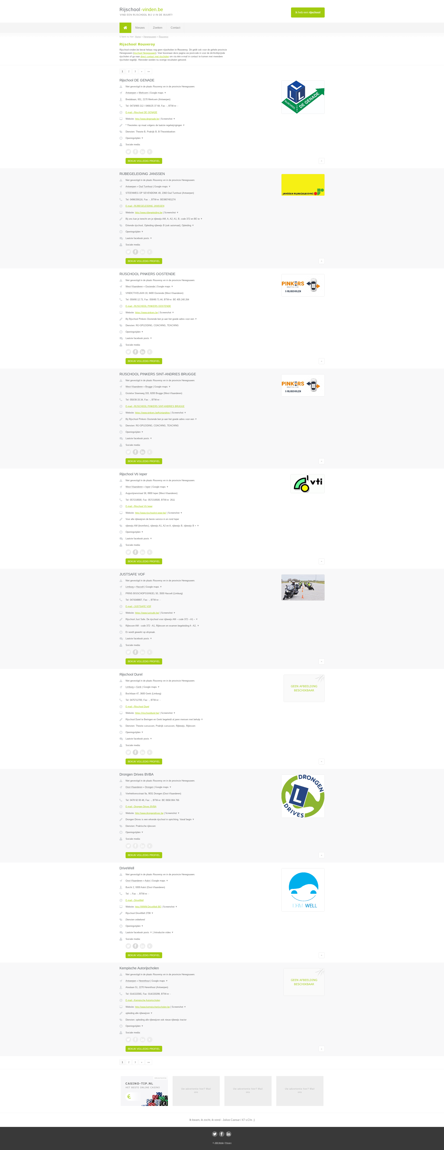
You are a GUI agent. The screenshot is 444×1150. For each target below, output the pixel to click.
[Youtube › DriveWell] (149, 946)
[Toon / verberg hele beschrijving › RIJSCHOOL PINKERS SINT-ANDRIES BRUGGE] (179, 419)
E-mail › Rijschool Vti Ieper (139, 506)
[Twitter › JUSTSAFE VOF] (128, 652)
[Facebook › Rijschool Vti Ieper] (135, 552)
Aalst (147, 880)
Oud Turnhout (145, 186)
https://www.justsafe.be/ (147, 613)
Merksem (143, 92)
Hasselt (140, 587)
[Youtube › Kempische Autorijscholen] (149, 1039)
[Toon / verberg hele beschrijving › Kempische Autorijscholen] (179, 1013)
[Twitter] (214, 1134)
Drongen (149, 787)
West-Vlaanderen (134, 286)
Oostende (150, 286)
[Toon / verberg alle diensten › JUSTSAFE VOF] (179, 626)
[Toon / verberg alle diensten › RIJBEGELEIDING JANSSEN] (179, 225)
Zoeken (157, 27)
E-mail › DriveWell (135, 900)
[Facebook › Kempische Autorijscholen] (135, 1039)
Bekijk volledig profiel (144, 161)
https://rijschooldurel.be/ (147, 713)
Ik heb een (307, 12)
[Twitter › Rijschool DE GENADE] (128, 151)
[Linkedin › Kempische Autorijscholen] (142, 1039)
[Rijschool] (125, 28)
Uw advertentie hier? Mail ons (196, 1090)
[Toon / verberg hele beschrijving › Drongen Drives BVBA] (179, 819)
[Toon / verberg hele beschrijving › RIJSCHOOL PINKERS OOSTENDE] (179, 319)
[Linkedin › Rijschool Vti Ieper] (142, 552)
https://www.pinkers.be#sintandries (152, 412)
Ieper (147, 487)
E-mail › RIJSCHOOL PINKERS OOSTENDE (148, 306)
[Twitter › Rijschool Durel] (128, 752)
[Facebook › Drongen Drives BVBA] (135, 846)
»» (148, 71)
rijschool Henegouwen (145, 53)
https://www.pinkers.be (146, 312)
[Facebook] (221, 1134)
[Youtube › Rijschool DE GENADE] (149, 151)
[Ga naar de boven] (322, 161)
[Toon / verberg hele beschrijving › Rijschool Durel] (179, 719)
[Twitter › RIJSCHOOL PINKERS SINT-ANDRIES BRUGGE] (128, 452)
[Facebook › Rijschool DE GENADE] (135, 151)
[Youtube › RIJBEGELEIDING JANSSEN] (149, 252)
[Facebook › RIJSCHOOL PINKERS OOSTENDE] (135, 352)
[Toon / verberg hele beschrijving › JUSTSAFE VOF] (179, 619)
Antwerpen (131, 92)
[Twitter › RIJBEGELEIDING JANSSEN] (128, 252)
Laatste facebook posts (139, 238)
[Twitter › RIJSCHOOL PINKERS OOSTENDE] (128, 352)
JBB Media (219, 1143)
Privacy (228, 1143)
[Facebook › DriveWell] (135, 946)
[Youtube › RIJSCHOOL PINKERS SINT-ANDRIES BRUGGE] (149, 452)
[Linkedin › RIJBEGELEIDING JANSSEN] (142, 252)
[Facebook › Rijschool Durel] (135, 752)
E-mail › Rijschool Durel (137, 706)
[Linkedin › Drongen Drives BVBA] (142, 846)
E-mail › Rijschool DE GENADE (141, 112)
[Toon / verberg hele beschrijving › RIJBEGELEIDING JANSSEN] (179, 219)
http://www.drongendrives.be (149, 813)
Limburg (130, 587)
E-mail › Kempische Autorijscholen (143, 1000)
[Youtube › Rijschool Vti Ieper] (149, 552)
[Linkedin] (228, 1134)
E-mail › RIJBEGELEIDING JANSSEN (145, 206)
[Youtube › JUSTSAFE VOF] (149, 652)
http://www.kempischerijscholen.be (152, 1007)
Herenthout (144, 981)
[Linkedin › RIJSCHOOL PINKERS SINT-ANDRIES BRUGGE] (142, 452)
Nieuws (140, 27)
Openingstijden (134, 138)
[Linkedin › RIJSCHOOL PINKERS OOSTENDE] (142, 352)
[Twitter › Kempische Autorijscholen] (128, 1039)
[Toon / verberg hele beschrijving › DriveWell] (179, 913)
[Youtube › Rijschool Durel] (149, 752)
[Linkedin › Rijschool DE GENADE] (142, 151)
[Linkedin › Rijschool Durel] (142, 752)
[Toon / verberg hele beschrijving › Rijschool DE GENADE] (179, 125)
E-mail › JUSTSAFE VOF (138, 606)
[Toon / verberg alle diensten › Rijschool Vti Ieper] (179, 526)
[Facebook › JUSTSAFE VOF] (135, 652)
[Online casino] (147, 1092)
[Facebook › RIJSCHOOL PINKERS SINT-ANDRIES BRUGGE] (135, 452)
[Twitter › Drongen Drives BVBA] (128, 846)
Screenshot (168, 119)
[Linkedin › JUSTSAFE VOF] (142, 652)
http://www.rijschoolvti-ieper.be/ (150, 513)
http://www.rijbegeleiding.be (148, 212)
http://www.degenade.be (147, 119)
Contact (175, 27)
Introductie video (164, 932)
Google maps (158, 92)
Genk (139, 687)
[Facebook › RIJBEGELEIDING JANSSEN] (135, 252)
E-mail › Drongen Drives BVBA (141, 806)
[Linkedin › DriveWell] (142, 946)
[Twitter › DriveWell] (128, 946)
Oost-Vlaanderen (134, 787)
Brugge (148, 386)
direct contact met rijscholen (154, 56)
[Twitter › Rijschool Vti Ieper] (128, 552)
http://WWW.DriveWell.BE (148, 906)
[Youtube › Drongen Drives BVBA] (149, 846)
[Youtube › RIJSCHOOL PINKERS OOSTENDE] (149, 352)
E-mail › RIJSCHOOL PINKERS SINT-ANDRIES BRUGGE (155, 406)
